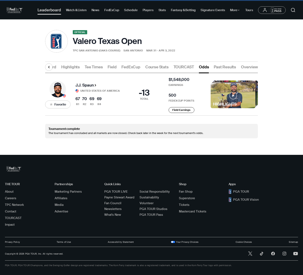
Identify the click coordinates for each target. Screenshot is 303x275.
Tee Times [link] (94, 67)
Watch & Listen (76, 10)
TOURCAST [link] (184, 67)
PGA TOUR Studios (153, 209)
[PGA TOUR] (15, 10)
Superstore (187, 198)
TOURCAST (13, 218)
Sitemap (293, 242)
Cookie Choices (244, 242)
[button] (57, 104)
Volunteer (147, 203)
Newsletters (113, 209)
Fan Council (112, 203)
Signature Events (213, 10)
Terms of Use (64, 242)
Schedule (131, 10)
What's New (112, 215)
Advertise (61, 211)
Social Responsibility (155, 192)
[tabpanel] (151, 105)
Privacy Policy (12, 242)
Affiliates (61, 198)
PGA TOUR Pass (151, 215)
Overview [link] (249, 67)
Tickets (184, 205)
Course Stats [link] (157, 67)
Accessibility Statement (121, 242)
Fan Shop (186, 192)
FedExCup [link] (130, 67)
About (9, 192)
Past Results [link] (225, 67)
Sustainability (149, 197)
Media (59, 205)
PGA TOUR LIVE (116, 192)
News (95, 10)
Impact (10, 225)
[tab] (70, 68)
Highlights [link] (70, 67)
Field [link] (112, 67)
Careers (10, 198)
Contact (10, 211)
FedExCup (111, 10)
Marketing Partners (68, 192)
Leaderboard (49, 10)
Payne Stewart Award (119, 197)
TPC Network (14, 205)
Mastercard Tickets (192, 211)
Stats (162, 10)
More (236, 10)
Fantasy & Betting (183, 10)
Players (148, 10)
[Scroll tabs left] (49, 67)
